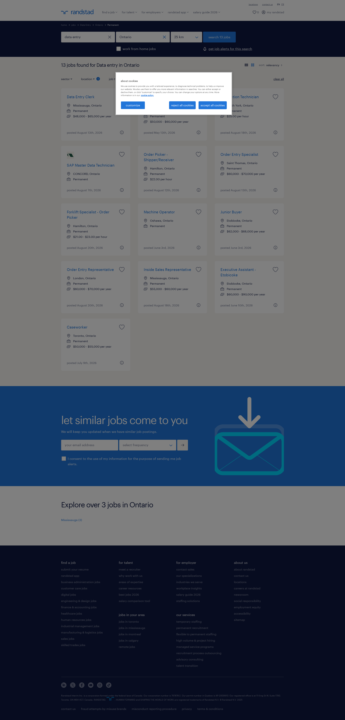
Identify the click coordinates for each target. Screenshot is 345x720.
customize (133, 105)
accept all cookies (213, 105)
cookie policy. (147, 95)
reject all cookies (182, 105)
